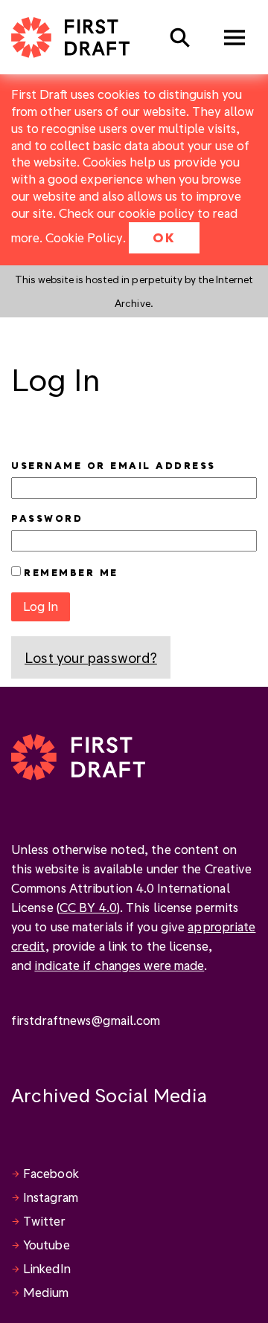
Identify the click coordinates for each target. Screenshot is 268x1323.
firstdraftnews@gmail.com (85, 1020)
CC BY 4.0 (88, 907)
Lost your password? (91, 657)
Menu (234, 38)
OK (164, 237)
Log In (40, 606)
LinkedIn (47, 1268)
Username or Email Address (113, 465)
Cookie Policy (84, 237)
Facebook (51, 1173)
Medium (46, 1292)
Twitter (44, 1221)
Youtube (46, 1245)
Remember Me (71, 572)
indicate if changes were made (119, 965)
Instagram (50, 1197)
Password (47, 518)
